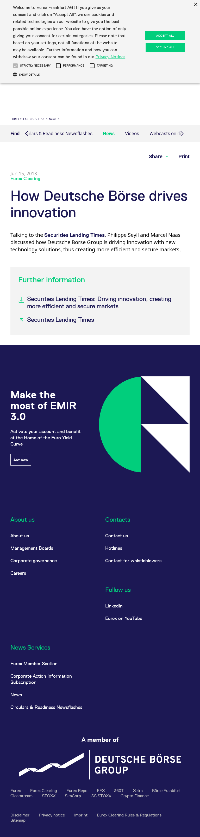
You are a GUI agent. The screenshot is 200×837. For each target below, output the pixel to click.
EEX (101, 790)
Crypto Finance (135, 795)
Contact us (116, 535)
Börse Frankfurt (166, 790)
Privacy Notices (111, 56)
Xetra (138, 790)
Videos (132, 133)
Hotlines (113, 548)
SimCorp (73, 795)
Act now (21, 460)
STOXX (49, 795)
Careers (18, 573)
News (52, 119)
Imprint (81, 815)
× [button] (195, 4)
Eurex (16, 790)
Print (184, 156)
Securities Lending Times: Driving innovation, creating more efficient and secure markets (99, 302)
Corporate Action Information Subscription (41, 679)
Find (41, 119)
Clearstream (22, 795)
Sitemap (18, 820)
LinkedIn (114, 606)
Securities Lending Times (74, 235)
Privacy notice (52, 815)
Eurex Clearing (22, 119)
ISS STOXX (101, 795)
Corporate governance (33, 560)
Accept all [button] (165, 35)
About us (19, 535)
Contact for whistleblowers (133, 560)
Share (156, 156)
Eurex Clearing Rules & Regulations (129, 815)
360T (119, 790)
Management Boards (31, 548)
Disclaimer (20, 815)
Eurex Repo (77, 790)
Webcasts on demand (172, 133)
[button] (15, 66)
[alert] (100, 41)
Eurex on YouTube (123, 618)
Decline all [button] (165, 47)
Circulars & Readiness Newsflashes (56, 133)
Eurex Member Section (34, 663)
